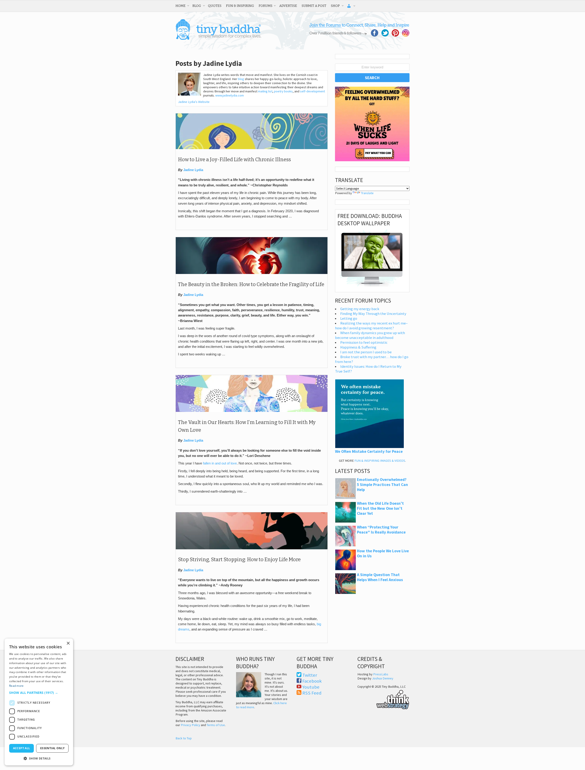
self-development (312, 91)
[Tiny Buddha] (218, 39)
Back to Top (184, 738)
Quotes (214, 6)
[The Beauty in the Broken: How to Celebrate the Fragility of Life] (251, 273)
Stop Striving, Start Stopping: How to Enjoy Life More (239, 560)
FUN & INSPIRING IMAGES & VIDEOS (379, 461)
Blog (196, 6)
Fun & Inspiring (240, 6)
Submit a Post (314, 6)
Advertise (288, 6)
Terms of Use (216, 725)
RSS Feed (312, 693)
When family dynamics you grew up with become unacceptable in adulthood (370, 335)
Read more (16, 686)
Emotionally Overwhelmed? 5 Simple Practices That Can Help (382, 484)
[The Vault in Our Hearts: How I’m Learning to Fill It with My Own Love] (251, 411)
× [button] (68, 643)
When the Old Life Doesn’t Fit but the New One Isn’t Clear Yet (380, 508)
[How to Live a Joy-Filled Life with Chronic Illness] (251, 148)
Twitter (309, 675)
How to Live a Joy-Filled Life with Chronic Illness (234, 160)
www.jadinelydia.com (229, 95)
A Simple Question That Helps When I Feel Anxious (380, 577)
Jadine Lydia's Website (194, 102)
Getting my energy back (359, 308)
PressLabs (380, 674)
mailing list (265, 91)
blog (241, 79)
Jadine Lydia (193, 170)
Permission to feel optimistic (364, 342)
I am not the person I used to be (366, 352)
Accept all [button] (21, 748)
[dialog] (39, 702)
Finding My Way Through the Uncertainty (373, 313)
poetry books (283, 91)
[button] (39, 692)
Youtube (310, 687)
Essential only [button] (52, 748)
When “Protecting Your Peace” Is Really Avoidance (381, 530)
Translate (367, 193)
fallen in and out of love (220, 463)
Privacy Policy (190, 725)
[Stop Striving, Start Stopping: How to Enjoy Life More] (251, 548)
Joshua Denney (382, 678)
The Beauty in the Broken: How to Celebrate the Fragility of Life (251, 284)
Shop (335, 6)
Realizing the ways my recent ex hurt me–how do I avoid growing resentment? (371, 325)
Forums (265, 6)
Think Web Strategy (383, 699)
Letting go (348, 318)
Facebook (312, 681)
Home (181, 6)
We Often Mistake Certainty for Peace (369, 451)
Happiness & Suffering (358, 347)
